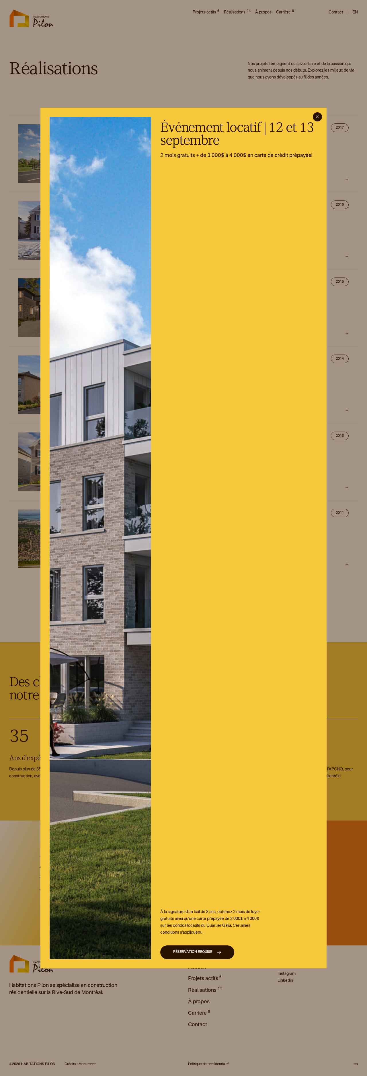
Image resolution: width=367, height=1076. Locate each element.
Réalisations (237, 11)
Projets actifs (206, 11)
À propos (263, 12)
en (355, 12)
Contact (336, 12)
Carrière (285, 11)
